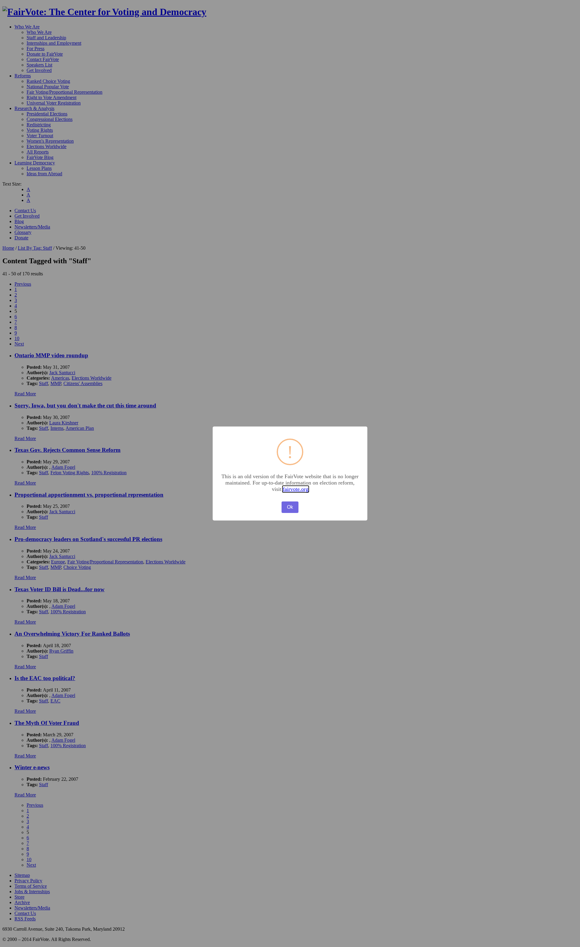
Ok (290, 507)
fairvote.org (295, 489)
